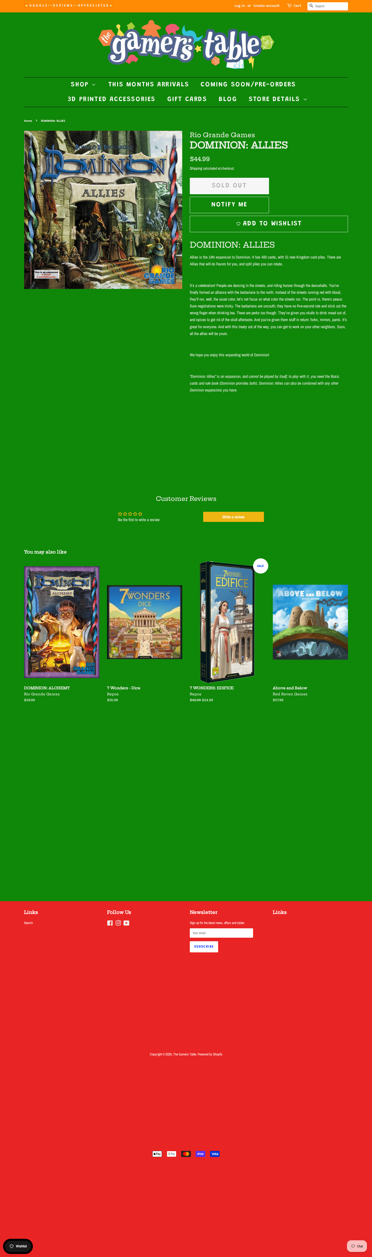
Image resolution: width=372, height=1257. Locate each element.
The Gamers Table (184, 1054)
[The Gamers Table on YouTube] (126, 924)
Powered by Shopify (210, 1054)
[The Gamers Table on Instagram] (118, 924)
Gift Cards (187, 99)
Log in (240, 6)
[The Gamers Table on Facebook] (110, 924)
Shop (81, 85)
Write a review (233, 517)
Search (28, 922)
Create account (267, 6)
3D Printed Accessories (112, 99)
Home (28, 121)
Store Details (276, 99)
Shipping (196, 168)
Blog (228, 99)
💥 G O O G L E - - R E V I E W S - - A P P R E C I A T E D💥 (68, 6)
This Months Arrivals (148, 85)
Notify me (229, 205)
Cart (297, 6)
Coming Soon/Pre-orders (248, 85)
